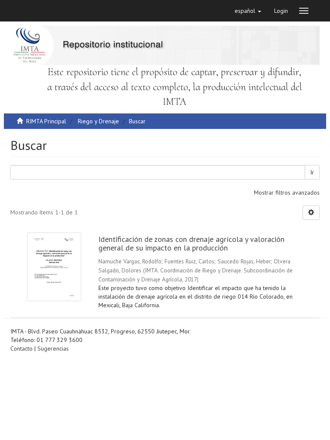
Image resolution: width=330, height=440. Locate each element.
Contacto (21, 348)
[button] (248, 10)
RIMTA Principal (46, 121)
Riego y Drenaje (98, 121)
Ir (312, 172)
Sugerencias (53, 348)
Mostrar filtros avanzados (287, 192)
